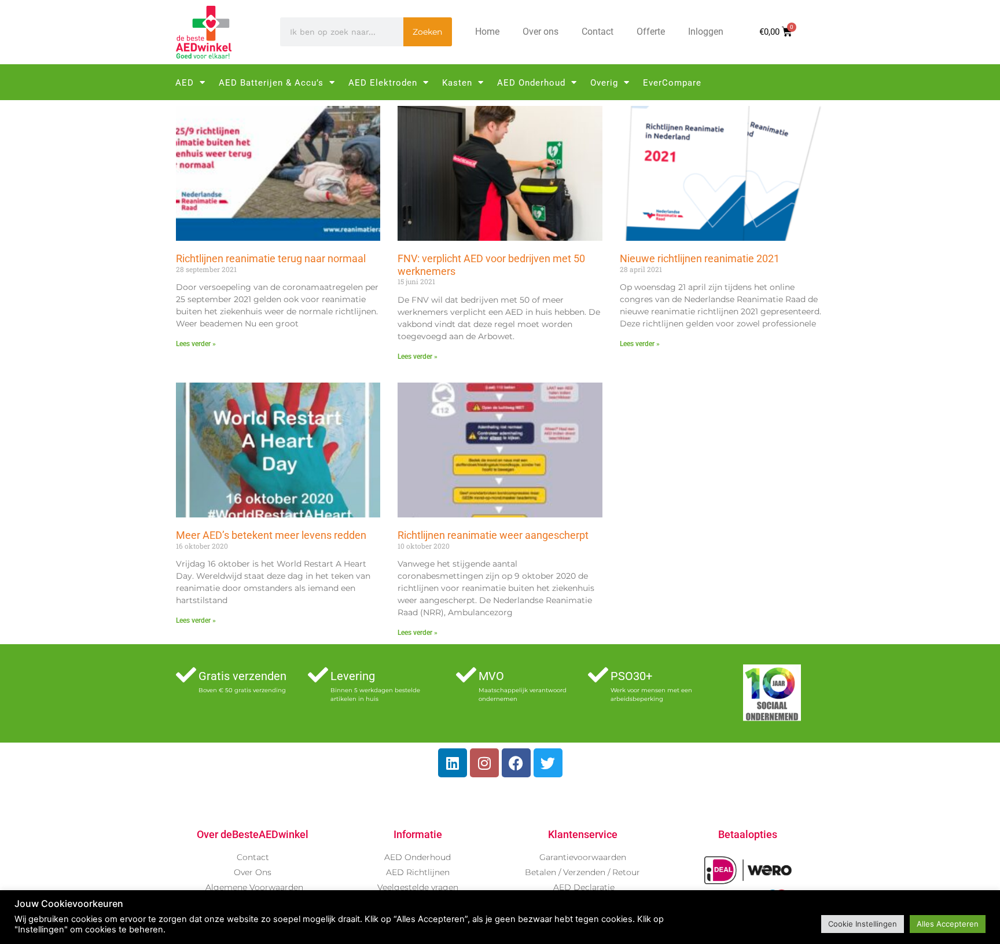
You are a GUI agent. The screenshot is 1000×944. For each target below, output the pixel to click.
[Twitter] (548, 762)
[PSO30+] (598, 674)
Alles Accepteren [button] (948, 923)
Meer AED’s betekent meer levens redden (271, 535)
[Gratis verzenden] (186, 674)
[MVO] (466, 674)
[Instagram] (484, 762)
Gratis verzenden (242, 676)
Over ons (540, 31)
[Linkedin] (452, 762)
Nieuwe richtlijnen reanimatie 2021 (700, 258)
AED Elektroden (382, 83)
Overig (604, 83)
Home (487, 31)
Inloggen (705, 31)
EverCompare (672, 83)
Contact (597, 31)
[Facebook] (516, 762)
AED (184, 83)
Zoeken (427, 32)
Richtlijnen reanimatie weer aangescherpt (493, 535)
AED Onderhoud (531, 83)
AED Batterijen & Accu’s (271, 83)
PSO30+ (631, 676)
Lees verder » (196, 344)
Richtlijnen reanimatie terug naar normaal (271, 258)
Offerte (651, 31)
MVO (491, 676)
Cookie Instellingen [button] (862, 923)
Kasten (457, 83)
